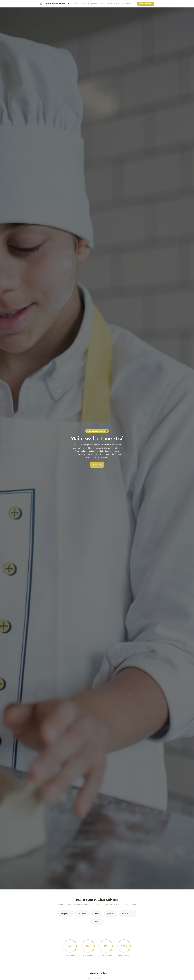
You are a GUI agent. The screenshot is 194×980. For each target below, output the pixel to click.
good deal (94, 4)
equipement (85, 4)
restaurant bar (119, 4)
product (109, 4)
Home (76, 4)
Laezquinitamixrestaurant (55, 3)
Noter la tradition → (145, 3)
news (102, 4)
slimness (129, 4)
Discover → (97, 465)
